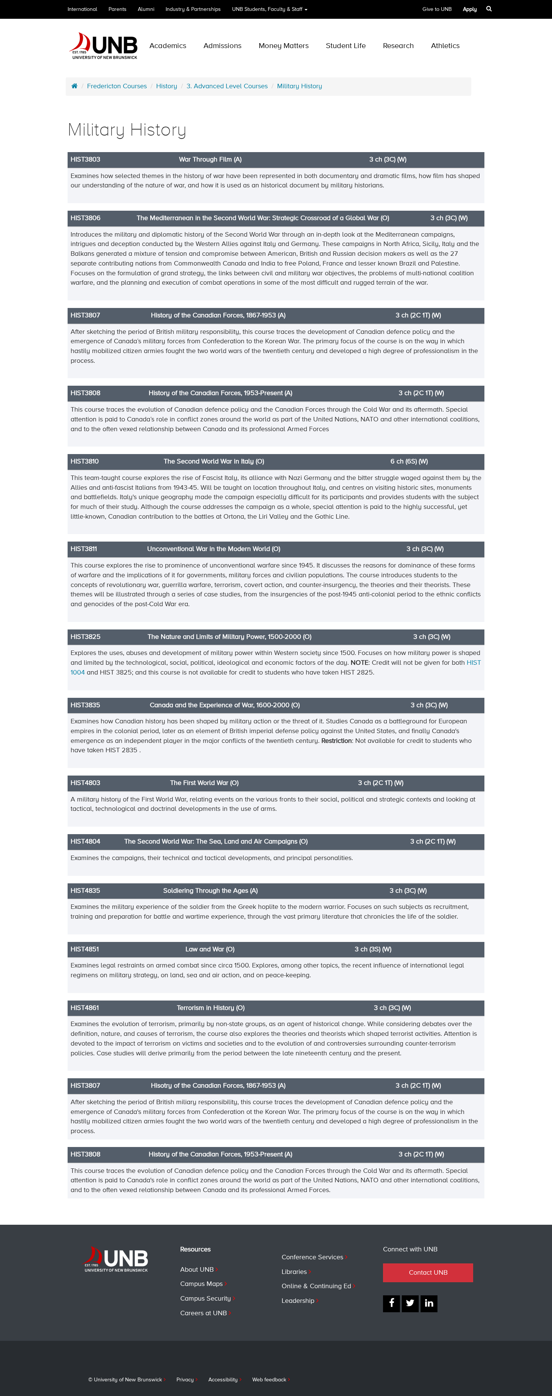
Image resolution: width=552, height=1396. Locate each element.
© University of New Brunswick (125, 1379)
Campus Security (205, 1298)
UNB (267, 9)
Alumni (146, 9)
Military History (299, 86)
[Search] (489, 8)
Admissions (222, 46)
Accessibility (223, 1379)
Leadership (298, 1301)
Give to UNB (437, 9)
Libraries (294, 1272)
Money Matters (284, 46)
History (166, 86)
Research (398, 46)
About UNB (197, 1269)
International (82, 9)
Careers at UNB (203, 1313)
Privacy (185, 1379)
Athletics (445, 46)
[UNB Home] (74, 86)
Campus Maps (201, 1284)
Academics (167, 46)
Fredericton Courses (117, 86)
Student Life (346, 46)
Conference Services (312, 1257)
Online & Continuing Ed (316, 1286)
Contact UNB (428, 1272)
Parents (118, 9)
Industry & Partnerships (193, 9)
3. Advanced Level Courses (227, 86)
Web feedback (269, 1379)
